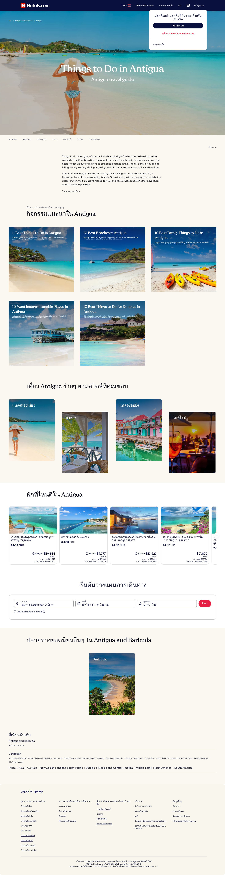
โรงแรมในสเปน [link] (27, 840)
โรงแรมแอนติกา (71, 191)
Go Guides (13, 139)
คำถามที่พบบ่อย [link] (65, 811)
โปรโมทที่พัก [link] (102, 819)
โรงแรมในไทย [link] (26, 806)
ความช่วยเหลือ (166, 5)
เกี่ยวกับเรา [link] (176, 806)
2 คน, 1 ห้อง (150, 604)
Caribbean (15, 753)
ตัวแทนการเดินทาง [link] (104, 824)
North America (162, 767)
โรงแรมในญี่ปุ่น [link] (27, 816)
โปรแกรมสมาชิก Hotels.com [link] (184, 821)
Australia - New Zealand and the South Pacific (55, 767)
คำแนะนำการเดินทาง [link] (181, 816)
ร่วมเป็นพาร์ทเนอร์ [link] (104, 809)
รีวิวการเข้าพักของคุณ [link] (67, 821)
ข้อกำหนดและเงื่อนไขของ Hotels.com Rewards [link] (150, 827)
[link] (178, 44)
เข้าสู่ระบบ (199, 5)
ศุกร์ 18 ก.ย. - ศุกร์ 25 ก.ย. (95, 604)
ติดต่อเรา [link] (62, 816)
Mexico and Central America (115, 767)
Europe (90, 767)
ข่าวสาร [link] (100, 814)
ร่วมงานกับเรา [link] (178, 811)
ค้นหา (205, 603)
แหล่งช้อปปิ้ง (67, 139)
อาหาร (54, 139)
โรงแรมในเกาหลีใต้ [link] (28, 821)
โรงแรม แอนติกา (95, 139)
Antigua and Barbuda (23, 21)
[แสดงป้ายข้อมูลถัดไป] (216, 535)
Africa (12, 767)
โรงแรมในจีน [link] (26, 831)
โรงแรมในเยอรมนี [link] (28, 845)
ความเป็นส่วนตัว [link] (141, 811)
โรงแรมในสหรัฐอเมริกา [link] (30, 811)
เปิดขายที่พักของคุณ (145, 5)
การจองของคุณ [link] (65, 806)
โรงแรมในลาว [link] (26, 826)
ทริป (180, 5)
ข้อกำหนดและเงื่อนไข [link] (143, 806)
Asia (21, 767)
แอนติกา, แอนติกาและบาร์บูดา (37, 604)
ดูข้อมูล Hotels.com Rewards (178, 33)
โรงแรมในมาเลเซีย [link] (28, 850)
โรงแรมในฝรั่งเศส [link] (28, 835)
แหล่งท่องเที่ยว (41, 139)
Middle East (143, 767)
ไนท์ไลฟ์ (80, 139)
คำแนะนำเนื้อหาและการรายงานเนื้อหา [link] (150, 821)
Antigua (39, 21)
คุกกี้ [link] (136, 816)
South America (183, 767)
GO (10, 21)
